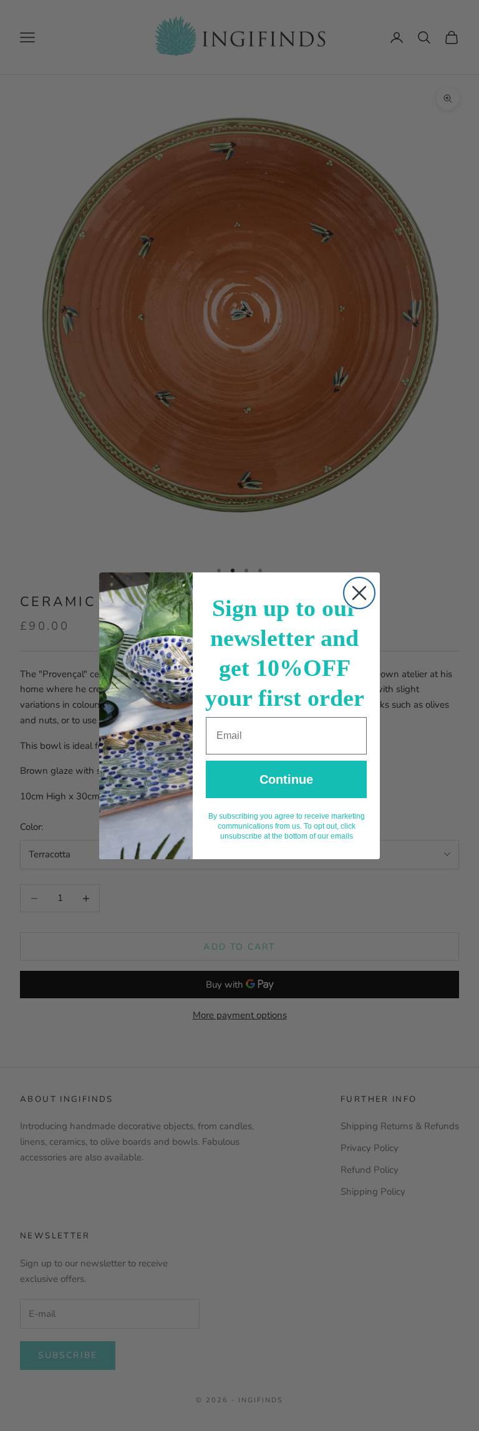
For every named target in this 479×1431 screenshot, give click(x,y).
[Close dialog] (359, 593)
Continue (286, 779)
